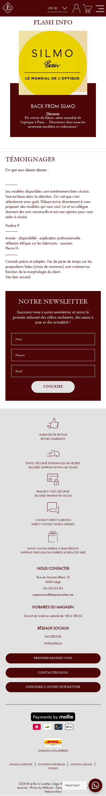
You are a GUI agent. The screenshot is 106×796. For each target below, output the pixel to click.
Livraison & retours (20, 764)
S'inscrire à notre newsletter (53, 687)
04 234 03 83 (53, 588)
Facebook (53, 636)
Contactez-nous (53, 672)
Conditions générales (51, 764)
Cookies (53, 768)
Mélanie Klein (53, 791)
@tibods (48, 787)
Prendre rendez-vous (53, 658)
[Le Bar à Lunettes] (8, 8)
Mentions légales (81, 764)
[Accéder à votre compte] (76, 8)
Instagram (53, 643)
